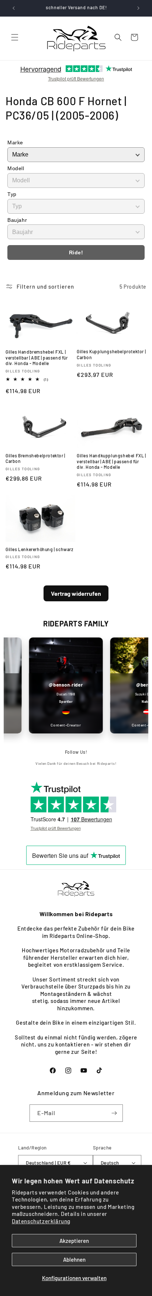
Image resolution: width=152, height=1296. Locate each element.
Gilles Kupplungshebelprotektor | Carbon (111, 354)
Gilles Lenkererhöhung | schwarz (39, 549)
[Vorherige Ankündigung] (14, 8)
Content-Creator (61, 725)
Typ (12, 194)
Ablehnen (74, 1259)
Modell (15, 168)
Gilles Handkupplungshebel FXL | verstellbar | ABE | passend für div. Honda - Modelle (111, 461)
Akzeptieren (74, 1240)
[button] (15, 37)
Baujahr (17, 220)
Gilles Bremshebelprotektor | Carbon (35, 458)
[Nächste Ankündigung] (138, 8)
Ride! (76, 252)
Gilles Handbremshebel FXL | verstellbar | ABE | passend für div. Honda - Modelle (37, 357)
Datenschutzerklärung (41, 1221)
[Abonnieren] (114, 1113)
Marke (15, 142)
